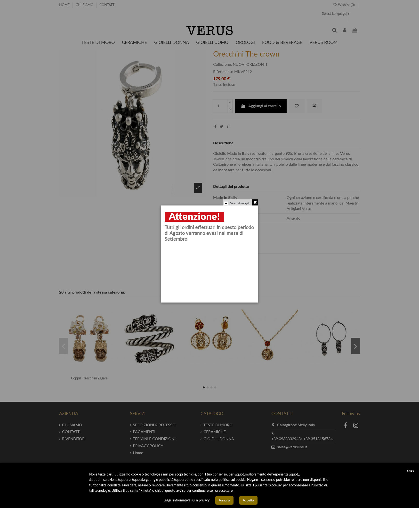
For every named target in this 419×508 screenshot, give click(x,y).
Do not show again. (240, 203)
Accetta (248, 500)
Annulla (224, 500)
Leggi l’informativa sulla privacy (186, 500)
